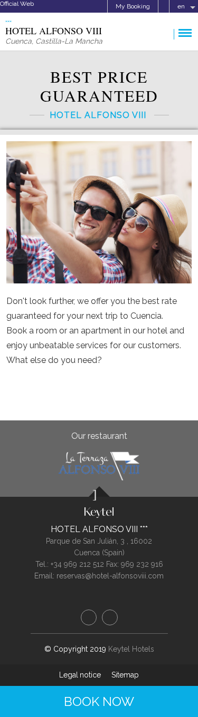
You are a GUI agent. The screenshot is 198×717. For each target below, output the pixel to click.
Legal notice (80, 675)
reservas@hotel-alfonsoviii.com (110, 576)
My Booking (133, 6)
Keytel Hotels (131, 649)
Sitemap (125, 675)
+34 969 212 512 (77, 564)
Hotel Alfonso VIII (95, 529)
